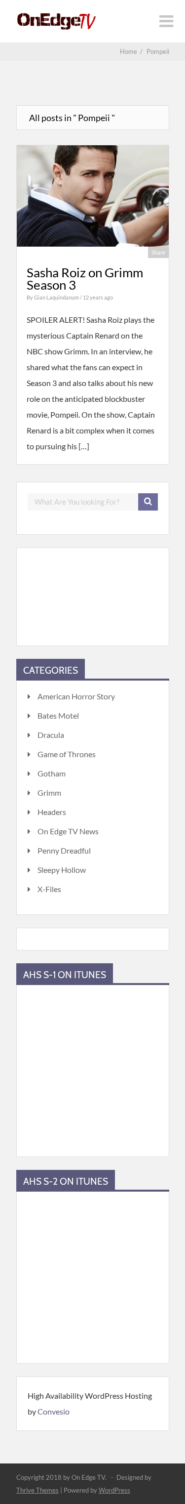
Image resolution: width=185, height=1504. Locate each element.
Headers (51, 811)
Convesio (53, 1411)
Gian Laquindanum (57, 297)
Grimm (49, 792)
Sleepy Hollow (61, 869)
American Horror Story (76, 696)
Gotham (51, 773)
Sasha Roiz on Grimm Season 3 (85, 279)
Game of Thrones (66, 754)
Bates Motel (58, 715)
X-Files (49, 889)
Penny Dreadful (64, 850)
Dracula (50, 734)
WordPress (114, 1490)
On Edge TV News (68, 831)
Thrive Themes (37, 1490)
